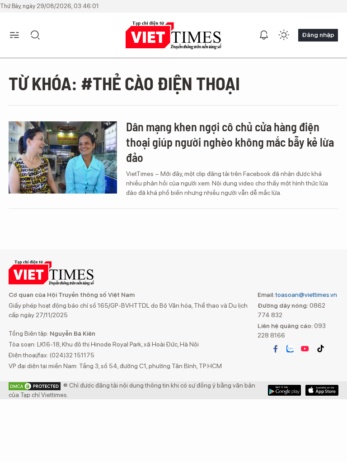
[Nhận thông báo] (263, 35)
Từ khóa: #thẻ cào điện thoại (124, 83)
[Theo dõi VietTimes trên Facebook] (275, 348)
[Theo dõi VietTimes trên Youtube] (305, 349)
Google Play (321, 390)
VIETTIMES (173, 35)
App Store (284, 390)
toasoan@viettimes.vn (305, 294)
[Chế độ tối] (283, 35)
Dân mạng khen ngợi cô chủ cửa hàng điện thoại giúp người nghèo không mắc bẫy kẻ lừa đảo (230, 142)
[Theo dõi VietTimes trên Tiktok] (320, 349)
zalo (290, 348)
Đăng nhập (318, 34)
